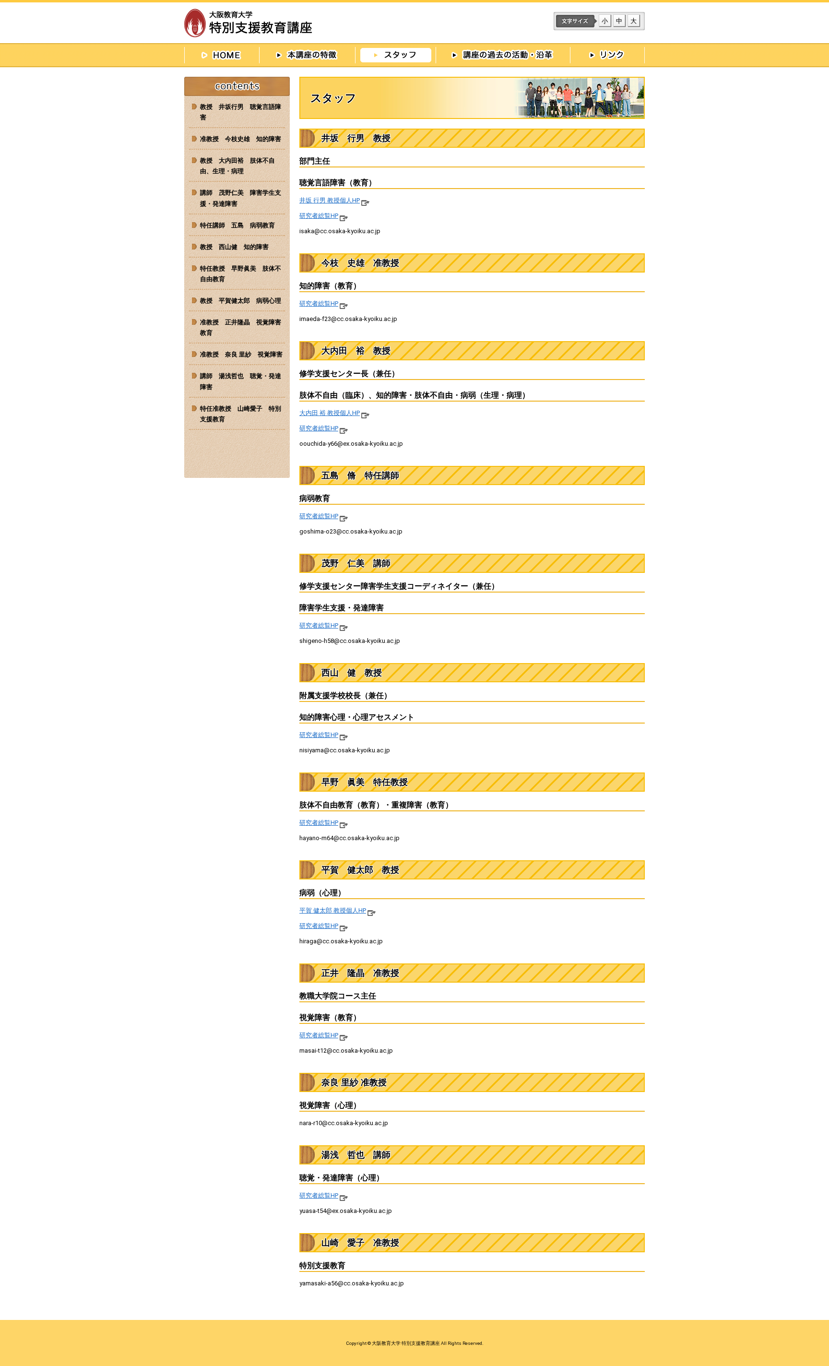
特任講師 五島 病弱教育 (237, 225)
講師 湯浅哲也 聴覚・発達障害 (240, 381)
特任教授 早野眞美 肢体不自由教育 (240, 274)
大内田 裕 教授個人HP (329, 412)
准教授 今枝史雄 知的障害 (240, 139)
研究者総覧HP (318, 215)
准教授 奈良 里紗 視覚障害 (241, 354)
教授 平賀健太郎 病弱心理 (240, 300)
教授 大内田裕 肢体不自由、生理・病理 (237, 166)
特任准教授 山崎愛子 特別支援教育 (240, 414)
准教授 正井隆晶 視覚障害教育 (240, 327)
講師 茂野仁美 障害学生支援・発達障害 (240, 198)
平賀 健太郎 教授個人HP (332, 910)
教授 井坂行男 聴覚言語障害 (240, 112)
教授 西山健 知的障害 (234, 246)
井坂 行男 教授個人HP (329, 200)
